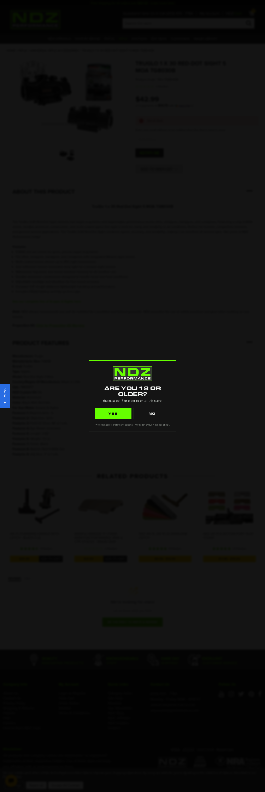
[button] (5, 396)
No (151, 413)
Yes (113, 413)
